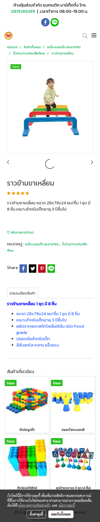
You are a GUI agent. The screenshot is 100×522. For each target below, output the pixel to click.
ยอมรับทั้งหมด (61, 514)
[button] (83, 35)
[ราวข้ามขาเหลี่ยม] (50, 107)
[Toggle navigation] (94, 36)
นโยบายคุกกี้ (67, 505)
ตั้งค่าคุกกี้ (36, 514)
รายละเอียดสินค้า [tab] (23, 293)
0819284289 (23, 11)
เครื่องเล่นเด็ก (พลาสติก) (42, 244)
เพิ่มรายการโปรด (22, 232)
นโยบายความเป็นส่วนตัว (34, 505)
